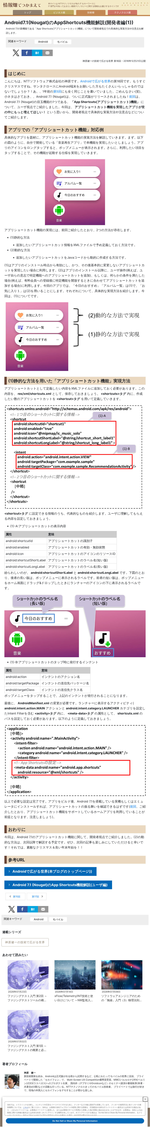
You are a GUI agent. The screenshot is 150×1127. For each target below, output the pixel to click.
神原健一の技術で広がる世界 (25, 942)
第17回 (35, 896)
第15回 (16, 896)
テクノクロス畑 (122, 12)
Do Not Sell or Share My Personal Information (75, 1121)
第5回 (57, 91)
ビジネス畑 (59, 12)
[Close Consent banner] (145, 1099)
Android (43, 41)
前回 (132, 96)
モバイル (62, 41)
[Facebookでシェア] (27, 52)
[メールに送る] (47, 52)
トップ (27, 12)
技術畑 (90, 12)
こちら (25, 1107)
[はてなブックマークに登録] (37, 52)
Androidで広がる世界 (95, 81)
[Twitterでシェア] (16, 52)
